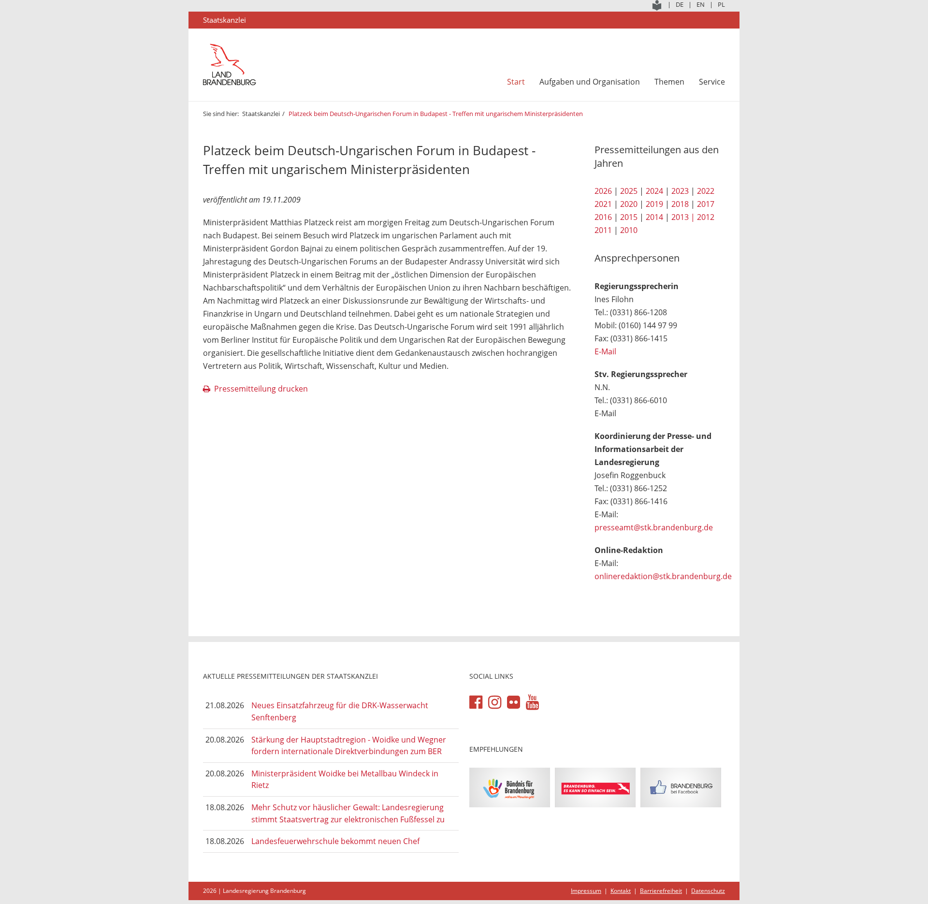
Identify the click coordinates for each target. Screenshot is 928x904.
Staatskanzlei (261, 113)
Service (712, 81)
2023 (680, 191)
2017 (705, 204)
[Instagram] (494, 702)
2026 (603, 191)
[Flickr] (513, 702)
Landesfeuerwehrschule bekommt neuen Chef (335, 841)
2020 (629, 204)
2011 (603, 230)
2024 (654, 191)
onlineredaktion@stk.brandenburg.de (663, 576)
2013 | (683, 217)
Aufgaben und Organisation (589, 81)
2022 (705, 191)
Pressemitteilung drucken (261, 389)
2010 (629, 230)
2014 (654, 217)
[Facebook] (475, 702)
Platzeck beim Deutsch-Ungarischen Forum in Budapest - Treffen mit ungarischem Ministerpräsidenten (436, 113)
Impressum (586, 891)
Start (516, 81)
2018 (680, 204)
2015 (629, 217)
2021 (603, 204)
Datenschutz (708, 891)
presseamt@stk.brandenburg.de (653, 527)
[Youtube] (532, 702)
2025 (629, 191)
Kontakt (620, 891)
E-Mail (605, 351)
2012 (705, 217)
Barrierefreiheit (661, 891)
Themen (669, 81)
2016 (603, 217)
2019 (654, 204)
